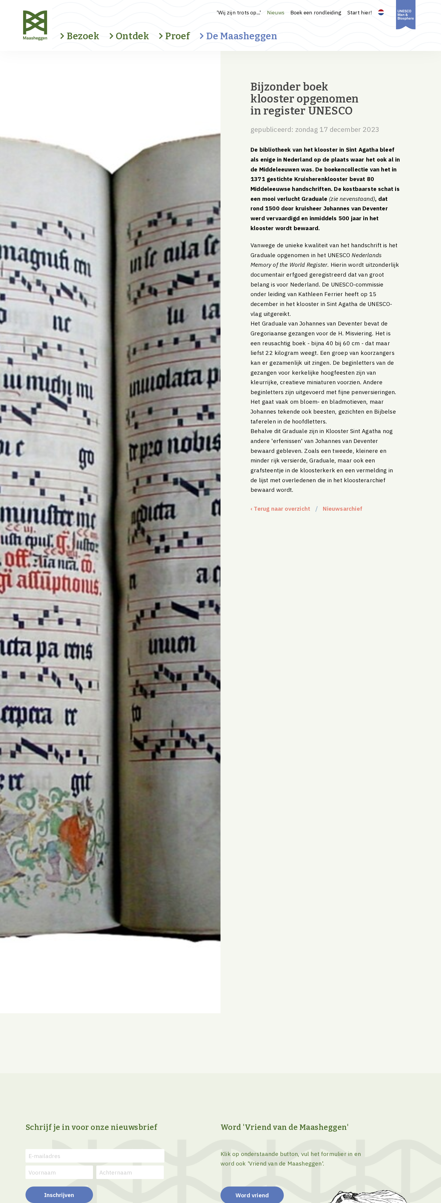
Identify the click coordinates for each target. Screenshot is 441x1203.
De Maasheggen (241, 36)
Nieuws (276, 12)
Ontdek (132, 36)
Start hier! (359, 12)
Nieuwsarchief (342, 508)
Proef (177, 36)
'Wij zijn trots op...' (239, 12)
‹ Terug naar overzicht (280, 508)
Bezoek (83, 36)
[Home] (45, 25)
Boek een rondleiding (316, 12)
